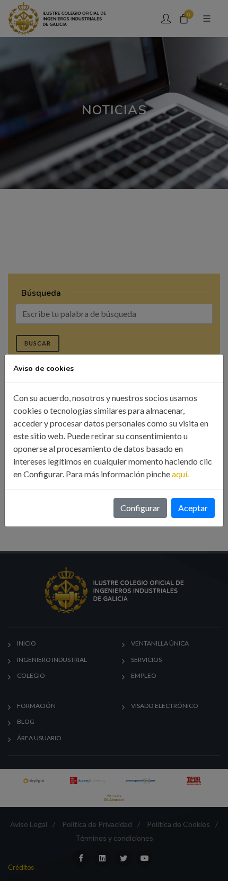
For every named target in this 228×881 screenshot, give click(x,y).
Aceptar (193, 508)
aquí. (180, 474)
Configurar (140, 508)
